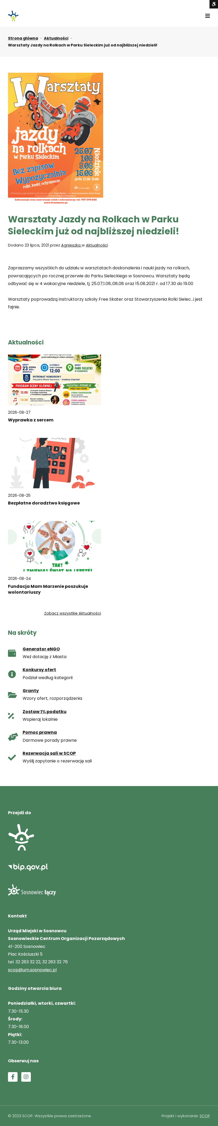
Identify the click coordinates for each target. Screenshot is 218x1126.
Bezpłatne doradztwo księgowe (44, 503)
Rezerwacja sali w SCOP (49, 753)
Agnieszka (71, 245)
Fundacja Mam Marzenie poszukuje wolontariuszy (48, 589)
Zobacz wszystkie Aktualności (72, 613)
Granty (31, 691)
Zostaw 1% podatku (44, 712)
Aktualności (56, 38)
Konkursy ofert (39, 670)
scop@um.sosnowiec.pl (32, 970)
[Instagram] (26, 1077)
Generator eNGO (41, 649)
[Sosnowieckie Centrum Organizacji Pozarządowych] (13, 16)
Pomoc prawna (40, 732)
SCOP (205, 1116)
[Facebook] (13, 1077)
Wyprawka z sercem (30, 420)
